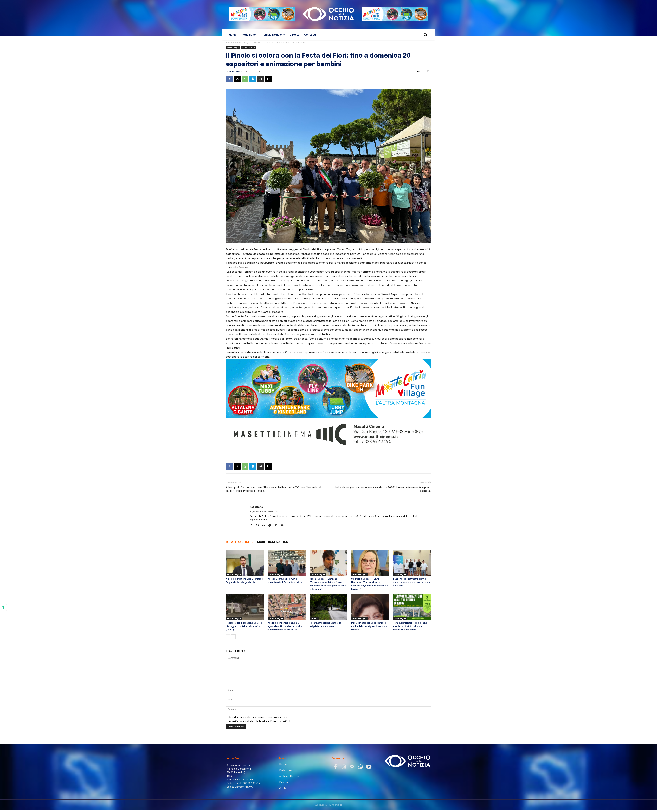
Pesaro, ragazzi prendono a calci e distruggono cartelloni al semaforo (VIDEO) (244, 626)
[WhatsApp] (245, 79)
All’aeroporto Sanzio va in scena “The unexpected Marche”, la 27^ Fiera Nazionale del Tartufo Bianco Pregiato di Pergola (273, 489)
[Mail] (265, 526)
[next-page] (233, 636)
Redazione (234, 71)
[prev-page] (228, 636)
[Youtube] (283, 526)
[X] (237, 79)
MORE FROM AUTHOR (272, 542)
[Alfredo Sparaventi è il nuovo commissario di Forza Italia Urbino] (287, 563)
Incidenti (314, 618)
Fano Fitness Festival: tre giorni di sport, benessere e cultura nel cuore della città (412, 582)
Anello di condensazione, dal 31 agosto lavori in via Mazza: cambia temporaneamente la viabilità (285, 626)
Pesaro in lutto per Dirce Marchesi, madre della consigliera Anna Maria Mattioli (369, 626)
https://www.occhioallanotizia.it (265, 512)
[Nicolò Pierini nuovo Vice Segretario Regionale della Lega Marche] (245, 563)
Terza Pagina (400, 574)
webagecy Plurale (328, 804)
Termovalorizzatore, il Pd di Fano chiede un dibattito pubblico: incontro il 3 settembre (410, 626)
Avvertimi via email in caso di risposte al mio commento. (259, 717)
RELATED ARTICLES (240, 542)
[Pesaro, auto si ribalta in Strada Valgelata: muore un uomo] (328, 607)
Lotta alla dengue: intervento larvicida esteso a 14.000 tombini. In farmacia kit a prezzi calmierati (383, 489)
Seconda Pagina (242, 42)
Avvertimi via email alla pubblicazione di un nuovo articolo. (260, 721)
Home (229, 42)
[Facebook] (229, 79)
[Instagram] (258, 526)
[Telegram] (252, 79)
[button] (425, 34)
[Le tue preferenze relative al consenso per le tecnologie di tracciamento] (3, 607)
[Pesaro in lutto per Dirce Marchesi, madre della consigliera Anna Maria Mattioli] (370, 607)
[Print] (260, 79)
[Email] (268, 79)
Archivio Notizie (248, 47)
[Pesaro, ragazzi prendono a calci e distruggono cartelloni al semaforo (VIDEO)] (245, 607)
